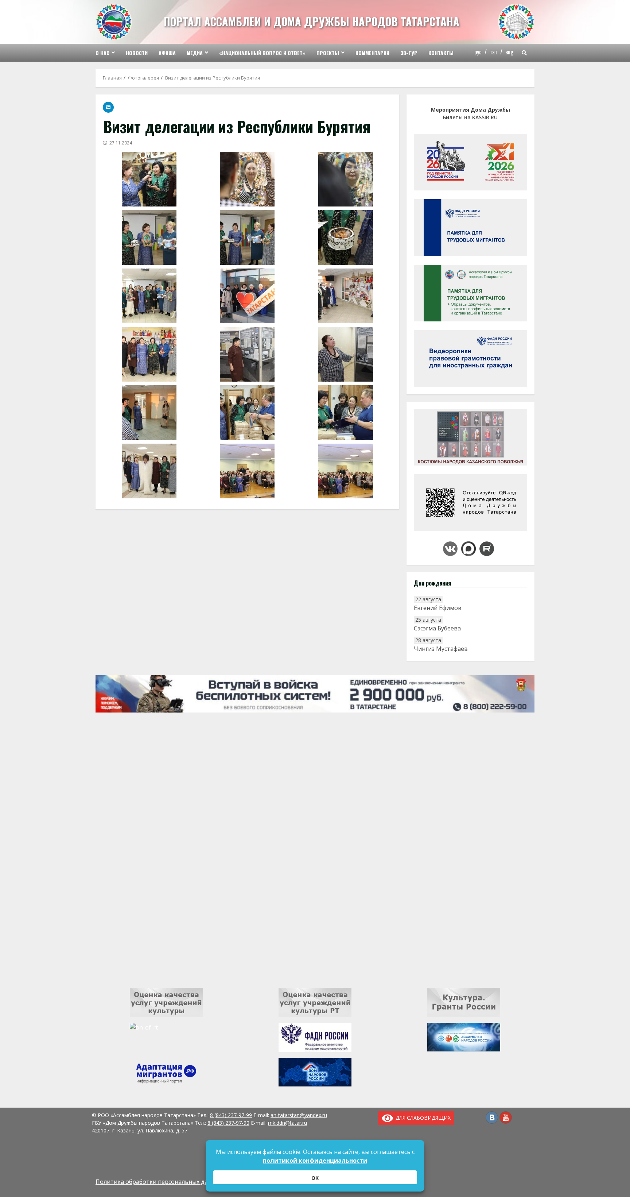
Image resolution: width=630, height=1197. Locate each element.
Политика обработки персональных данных (159, 1182)
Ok (315, 1177)
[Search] (524, 53)
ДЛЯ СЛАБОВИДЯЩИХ (422, 1117)
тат (493, 51)
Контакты (441, 53)
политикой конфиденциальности (315, 1161)
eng (509, 51)
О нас (102, 53)
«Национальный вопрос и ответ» (262, 53)
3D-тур (408, 53)
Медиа (195, 53)
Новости (137, 53)
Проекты (327, 53)
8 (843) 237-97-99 (231, 1115)
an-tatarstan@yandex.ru (299, 1115)
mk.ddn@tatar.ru (287, 1122)
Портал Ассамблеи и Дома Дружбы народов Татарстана (311, 21)
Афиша (167, 53)
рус (478, 51)
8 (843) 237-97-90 (228, 1122)
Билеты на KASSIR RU (470, 113)
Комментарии (372, 53)
